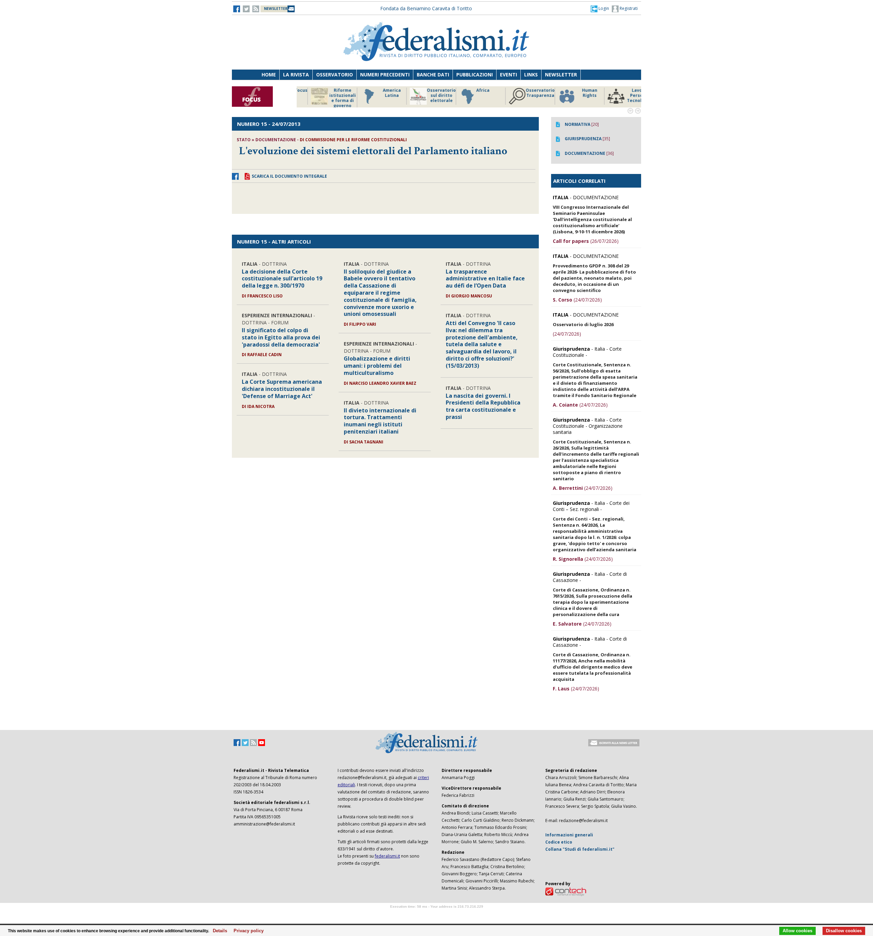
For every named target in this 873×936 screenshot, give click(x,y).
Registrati (628, 8)
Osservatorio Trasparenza (477, 93)
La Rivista (296, 74)
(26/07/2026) (586, 241)
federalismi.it (387, 856)
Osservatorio (334, 74)
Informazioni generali (569, 835)
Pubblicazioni (474, 74)
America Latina (329, 93)
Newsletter (561, 74)
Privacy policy (247, 930)
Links (531, 74)
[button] (599, 8)
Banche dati (433, 74)
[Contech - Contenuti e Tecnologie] (565, 891)
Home (269, 74)
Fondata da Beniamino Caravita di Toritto (426, 8)
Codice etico (558, 842)
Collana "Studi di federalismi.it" (580, 849)
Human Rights (526, 93)
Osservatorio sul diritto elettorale (378, 95)
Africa (420, 90)
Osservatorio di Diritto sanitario (625, 95)
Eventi (508, 74)
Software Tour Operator (436, 914)
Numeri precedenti (385, 74)
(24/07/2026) (577, 299)
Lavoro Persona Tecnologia (576, 95)
